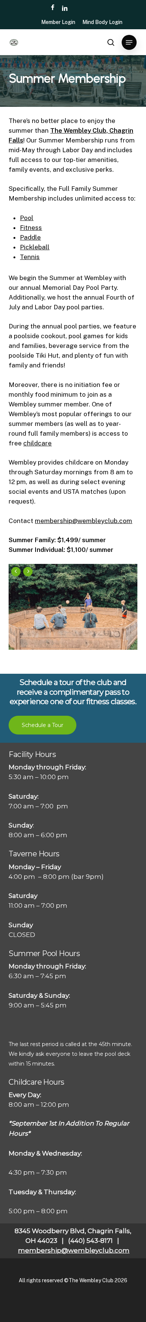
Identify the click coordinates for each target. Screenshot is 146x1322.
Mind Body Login (102, 22)
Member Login (58, 22)
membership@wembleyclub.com (83, 521)
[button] (129, 42)
